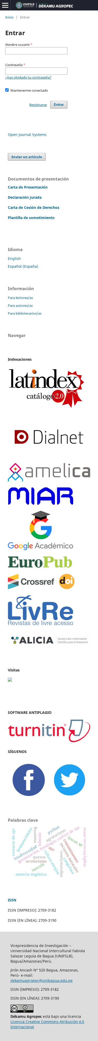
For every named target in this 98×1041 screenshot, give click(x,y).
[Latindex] (46, 409)
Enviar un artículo (26, 156)
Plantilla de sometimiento (31, 217)
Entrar (59, 105)
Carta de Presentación (28, 187)
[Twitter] (70, 798)
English (14, 258)
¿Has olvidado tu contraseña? (28, 77)
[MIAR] (40, 503)
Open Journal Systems (27, 134)
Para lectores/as (20, 297)
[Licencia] (21, 1011)
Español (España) (23, 266)
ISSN (12, 899)
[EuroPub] (40, 566)
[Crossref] (41, 587)
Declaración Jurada (25, 197)
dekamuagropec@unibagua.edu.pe (41, 980)
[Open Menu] (5, 5)
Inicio (9, 17)
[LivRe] (40, 623)
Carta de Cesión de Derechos (33, 207)
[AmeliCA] (49, 480)
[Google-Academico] (40, 548)
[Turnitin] (49, 740)
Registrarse (38, 104)
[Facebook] (29, 798)
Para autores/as (20, 305)
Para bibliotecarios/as (25, 313)
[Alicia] (49, 647)
